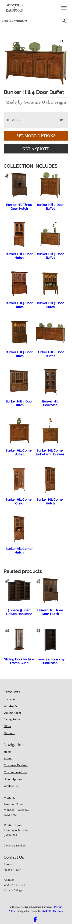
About (8, 758)
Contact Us (11, 785)
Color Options (13, 778)
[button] (62, 41)
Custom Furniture (15, 771)
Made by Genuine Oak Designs (36, 102)
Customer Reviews (16, 765)
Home (8, 751)
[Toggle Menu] (64, 7)
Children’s (10, 705)
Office (7, 726)
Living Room (12, 719)
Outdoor (9, 733)
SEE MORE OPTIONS (36, 135)
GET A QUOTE (35, 148)
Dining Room (12, 712)
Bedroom (10, 698)
